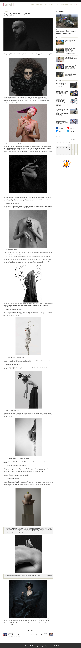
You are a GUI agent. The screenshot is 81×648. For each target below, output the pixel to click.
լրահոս (58, 37)
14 (66, 149)
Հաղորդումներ (39, 4)
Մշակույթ (72, 4)
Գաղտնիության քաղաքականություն (40, 646)
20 (63, 151)
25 (57, 154)
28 (66, 154)
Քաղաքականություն (50, 4)
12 (60, 149)
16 (72, 149)
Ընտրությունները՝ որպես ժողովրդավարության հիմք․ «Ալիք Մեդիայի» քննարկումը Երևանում (71, 66)
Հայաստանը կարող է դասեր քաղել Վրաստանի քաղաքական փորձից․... (71, 58)
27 (63, 154)
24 (76, 151)
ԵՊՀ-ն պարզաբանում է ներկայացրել (70, 41)
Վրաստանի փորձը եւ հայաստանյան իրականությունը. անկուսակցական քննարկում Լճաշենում (70, 51)
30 (72, 154)
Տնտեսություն (64, 4)
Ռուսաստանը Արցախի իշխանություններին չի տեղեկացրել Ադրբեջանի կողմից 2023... (66, 31)
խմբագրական (60, 11)
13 (63, 149)
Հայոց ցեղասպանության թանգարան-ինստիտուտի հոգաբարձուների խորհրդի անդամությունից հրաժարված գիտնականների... (62, 112)
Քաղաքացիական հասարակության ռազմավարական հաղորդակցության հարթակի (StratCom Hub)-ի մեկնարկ (62, 102)
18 (57, 151)
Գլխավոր (32, 4)
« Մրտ (57, 155)
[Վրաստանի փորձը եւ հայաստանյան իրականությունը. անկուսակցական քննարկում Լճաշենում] (60, 50)
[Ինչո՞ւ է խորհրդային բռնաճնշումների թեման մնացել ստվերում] (60, 74)
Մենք (58, 4)
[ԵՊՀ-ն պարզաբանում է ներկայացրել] (60, 42)
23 (72, 151)
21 (66, 151)
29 (69, 154)
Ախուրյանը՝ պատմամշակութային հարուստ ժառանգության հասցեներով (62, 121)
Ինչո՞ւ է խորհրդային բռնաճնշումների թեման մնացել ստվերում (70, 74)
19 (60, 151)
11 (57, 149)
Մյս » (61, 155)
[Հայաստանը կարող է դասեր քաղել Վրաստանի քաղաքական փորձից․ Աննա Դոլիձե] (60, 59)
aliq (4, 15)
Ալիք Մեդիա (57, 645)
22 (69, 151)
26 (60, 154)
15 (69, 149)
